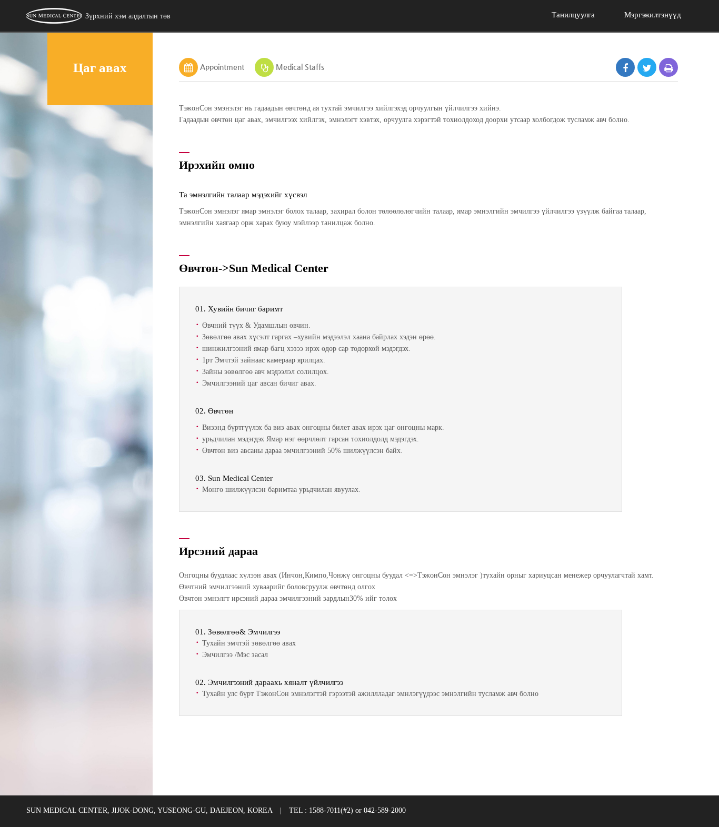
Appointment (222, 67)
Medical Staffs (300, 67)
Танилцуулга (573, 15)
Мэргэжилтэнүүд (652, 15)
